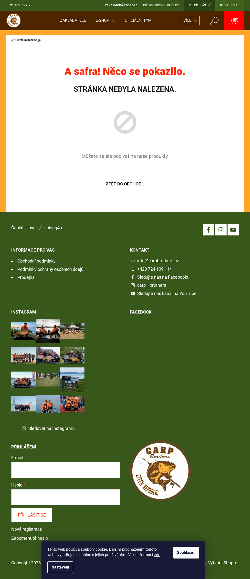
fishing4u (53, 227)
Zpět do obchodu (125, 183)
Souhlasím (186, 552)
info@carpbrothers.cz (158, 260)
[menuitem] (73, 20)
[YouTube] (233, 229)
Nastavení (60, 567)
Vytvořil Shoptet (223, 562)
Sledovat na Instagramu (51, 428)
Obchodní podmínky (36, 261)
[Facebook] (208, 229)
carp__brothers (151, 285)
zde (157, 554)
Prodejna (26, 277)
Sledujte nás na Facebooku (163, 277)
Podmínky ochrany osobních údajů (50, 269)
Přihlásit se (32, 515)
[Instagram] (221, 229)
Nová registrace (26, 529)
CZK (25, 5)
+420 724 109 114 (154, 269)
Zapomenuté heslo (29, 538)
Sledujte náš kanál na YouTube (167, 293)
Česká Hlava (23, 227)
